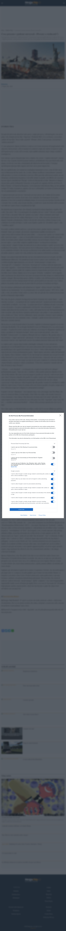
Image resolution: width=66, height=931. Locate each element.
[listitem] (33, 443)
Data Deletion (23, 515)
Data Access (33, 515)
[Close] (60, 415)
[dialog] (33, 465)
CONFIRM (21, 509)
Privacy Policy (42, 515)
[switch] (53, 447)
